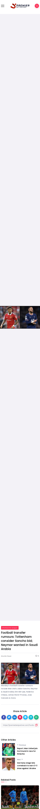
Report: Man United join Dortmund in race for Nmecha (27, 751)
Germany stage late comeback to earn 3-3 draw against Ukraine (27, 766)
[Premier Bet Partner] (20, 6)
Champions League (9, 628)
